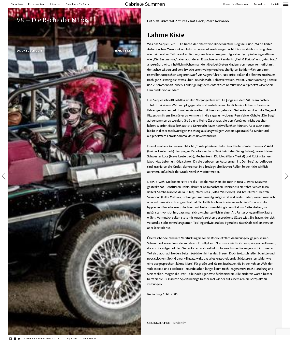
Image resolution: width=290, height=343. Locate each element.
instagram (12, 338)
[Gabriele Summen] (145, 4)
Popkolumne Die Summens (79, 4)
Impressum (72, 338)
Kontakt (275, 4)
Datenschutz (89, 338)
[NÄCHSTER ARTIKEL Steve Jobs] (286, 177)
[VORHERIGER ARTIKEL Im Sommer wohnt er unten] (4, 177)
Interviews (55, 4)
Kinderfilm (179, 323)
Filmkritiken (17, 4)
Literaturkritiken (36, 4)
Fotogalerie (260, 4)
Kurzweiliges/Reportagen (236, 4)
